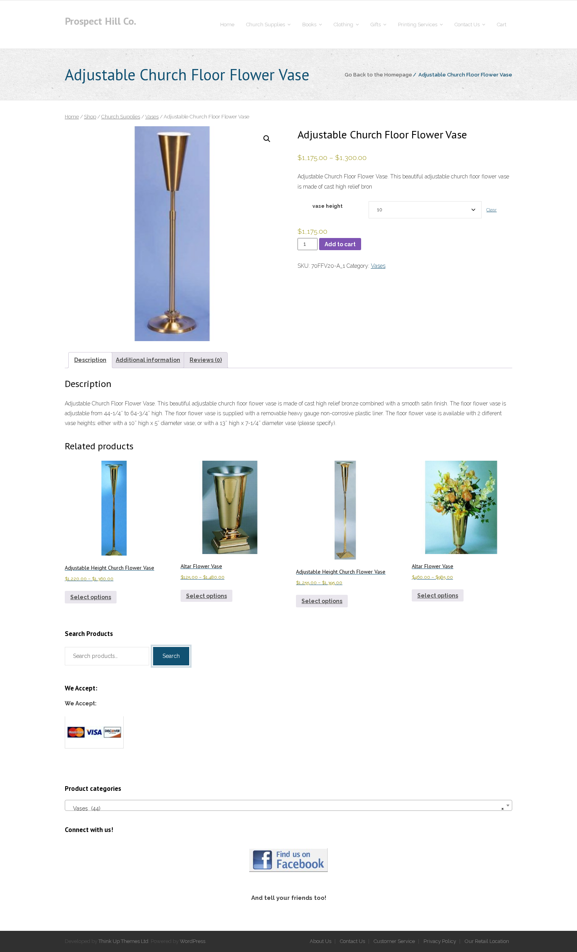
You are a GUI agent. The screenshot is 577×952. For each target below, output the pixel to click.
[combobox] (288, 805)
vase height (327, 206)
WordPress (192, 941)
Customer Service (394, 941)
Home (72, 117)
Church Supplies (120, 117)
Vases (152, 117)
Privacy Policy (440, 941)
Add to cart (340, 244)
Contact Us (352, 941)
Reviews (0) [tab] (206, 360)
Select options (90, 597)
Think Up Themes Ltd (123, 941)
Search (171, 656)
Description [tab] (90, 360)
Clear (491, 209)
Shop (90, 117)
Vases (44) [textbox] (286, 808)
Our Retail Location (487, 941)
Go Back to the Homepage (378, 75)
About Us (320, 941)
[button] (267, 139)
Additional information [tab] (148, 360)
